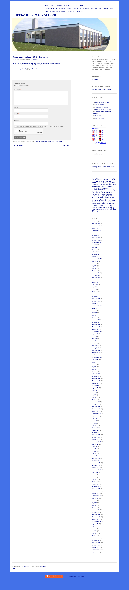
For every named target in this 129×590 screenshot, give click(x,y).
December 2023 (96, 226)
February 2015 (96, 430)
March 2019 (95, 317)
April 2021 (94, 268)
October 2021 (95, 256)
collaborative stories (99, 190)
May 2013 (94, 477)
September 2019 (96, 305)
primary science (106, 199)
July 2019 (94, 308)
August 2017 (95, 359)
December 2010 (96, 542)
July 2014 (94, 446)
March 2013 (95, 481)
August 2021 (95, 261)
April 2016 (94, 397)
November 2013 (96, 465)
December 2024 (96, 223)
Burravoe (112, 185)
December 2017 (96, 350)
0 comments (35, 59)
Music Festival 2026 (100, 100)
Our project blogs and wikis (92, 8)
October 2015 (95, 411)
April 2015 (94, 425)
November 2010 (96, 545)
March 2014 (95, 456)
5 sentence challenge (104, 179)
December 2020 (96, 277)
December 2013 (96, 463)
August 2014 (95, 444)
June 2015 (94, 420)
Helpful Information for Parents (55, 11)
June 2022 (94, 244)
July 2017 (94, 362)
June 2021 (94, 263)
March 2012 (95, 507)
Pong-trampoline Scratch (101, 107)
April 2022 (94, 247)
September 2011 (96, 521)
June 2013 (94, 474)
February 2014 (96, 458)
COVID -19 (71, 11)
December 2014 (96, 434)
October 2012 (95, 493)
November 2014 (96, 437)
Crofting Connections (102, 192)
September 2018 (96, 331)
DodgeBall (98, 115)
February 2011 (96, 538)
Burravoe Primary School (34, 15)
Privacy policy (80, 576)
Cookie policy (72, 576)
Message (17, 89)
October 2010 (95, 547)
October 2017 (95, 355)
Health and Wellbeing (97, 196)
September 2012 (96, 495)
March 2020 (95, 291)
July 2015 (94, 418)
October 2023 (95, 228)
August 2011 (95, 524)
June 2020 (94, 289)
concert (108, 190)
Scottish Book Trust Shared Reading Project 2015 (103, 201)
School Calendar (56, 5)
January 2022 (95, 254)
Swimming (104, 207)
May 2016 (94, 395)
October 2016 (95, 383)
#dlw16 (33, 69)
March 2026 (95, 221)
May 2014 (94, 451)
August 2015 (95, 416)
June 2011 (94, 528)
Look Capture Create (97, 197)
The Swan (110, 207)
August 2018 (95, 334)
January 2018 (95, 348)
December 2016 (96, 378)
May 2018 (94, 338)
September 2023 (96, 230)
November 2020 (96, 280)
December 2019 (96, 298)
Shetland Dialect (108, 203)
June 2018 (94, 336)
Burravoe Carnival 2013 (100, 186)
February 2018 (96, 345)
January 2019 (95, 322)
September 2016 (96, 385)
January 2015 (95, 432)
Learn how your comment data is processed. (49, 141)
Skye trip (106, 206)
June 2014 (94, 449)
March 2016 (95, 399)
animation (95, 185)
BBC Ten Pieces (104, 184)
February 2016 (96, 402)
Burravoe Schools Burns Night (103, 109)
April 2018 (94, 341)
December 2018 (96, 324)
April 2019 (94, 315)
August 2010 (95, 552)
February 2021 (96, 273)
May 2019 (94, 312)
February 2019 (96, 320)
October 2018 (95, 329)
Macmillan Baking (99, 118)
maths (104, 197)
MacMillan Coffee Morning (102, 102)
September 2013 (96, 470)
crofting (113, 190)
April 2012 (94, 505)
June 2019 (94, 310)
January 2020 (95, 296)
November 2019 (96, 301)
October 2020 (95, 282)
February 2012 (96, 510)
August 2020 (95, 284)
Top (13, 568)
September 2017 (96, 357)
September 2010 (96, 549)
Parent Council (108, 8)
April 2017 (94, 369)
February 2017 (96, 373)
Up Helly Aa (101, 209)
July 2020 (94, 287)
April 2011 (94, 533)
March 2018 (95, 343)
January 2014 (95, 460)
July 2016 (94, 390)
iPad (104, 196)
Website (16, 121)
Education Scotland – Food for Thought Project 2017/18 (63, 8)
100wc (113, 182)
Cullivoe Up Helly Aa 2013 (108, 194)
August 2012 (95, 498)
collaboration (104, 188)
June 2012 (94, 500)
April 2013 (94, 479)
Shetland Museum (97, 206)
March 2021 (95, 270)
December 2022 (96, 237)
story (110, 205)
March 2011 (95, 535)
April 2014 (94, 453)
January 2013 (95, 486)
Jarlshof (108, 196)
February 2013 (96, 484)
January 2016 (95, 404)
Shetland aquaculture (97, 203)
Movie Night (80, 11)
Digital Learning (23, 69)
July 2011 (94, 526)
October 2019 (95, 303)
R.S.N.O (112, 199)
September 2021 (96, 259)
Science (105, 200)
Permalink (39, 69)
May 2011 (94, 531)
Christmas (98, 188)
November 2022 (96, 240)
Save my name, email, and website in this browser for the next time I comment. (40, 126)
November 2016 (96, 381)
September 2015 (96, 413)
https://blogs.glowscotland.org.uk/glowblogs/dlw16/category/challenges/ (36, 64)
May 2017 (94, 366)
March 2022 (95, 249)
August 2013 (95, 472)
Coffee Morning (99, 104)
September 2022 (96, 242)
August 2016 (95, 388)
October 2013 (95, 467)
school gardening (97, 200)
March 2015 (95, 427)
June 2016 (94, 392)
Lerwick (113, 196)
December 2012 (96, 488)
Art (99, 184)
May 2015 (94, 423)
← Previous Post (17, 145)
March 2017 (95, 371)
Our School (68, 5)
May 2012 (94, 502)
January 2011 (95, 540)
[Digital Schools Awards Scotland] (101, 89)
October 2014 (95, 439)
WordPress (27, 566)
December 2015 (96, 406)
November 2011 (96, 517)
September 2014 (96, 441)
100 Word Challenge (103, 180)
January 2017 (95, 376)
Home (46, 5)
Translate (103, 156)
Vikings (107, 209)
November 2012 (96, 491)
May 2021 (94, 266)
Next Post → (67, 145)
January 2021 (95, 275)
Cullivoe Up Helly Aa (96, 194)
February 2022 (96, 251)
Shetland (113, 202)
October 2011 (95, 519)
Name (16, 107)
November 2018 (96, 327)
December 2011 (96, 514)
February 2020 (96, 294)
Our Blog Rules (78, 5)
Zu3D (97, 211)
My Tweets (95, 79)
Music (107, 197)
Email (16, 114)
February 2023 (96, 233)
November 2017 (96, 352)
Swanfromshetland (97, 207)
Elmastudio (43, 566)
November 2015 (96, 409)
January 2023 (95, 235)
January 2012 (95, 512)
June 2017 (94, 364)
